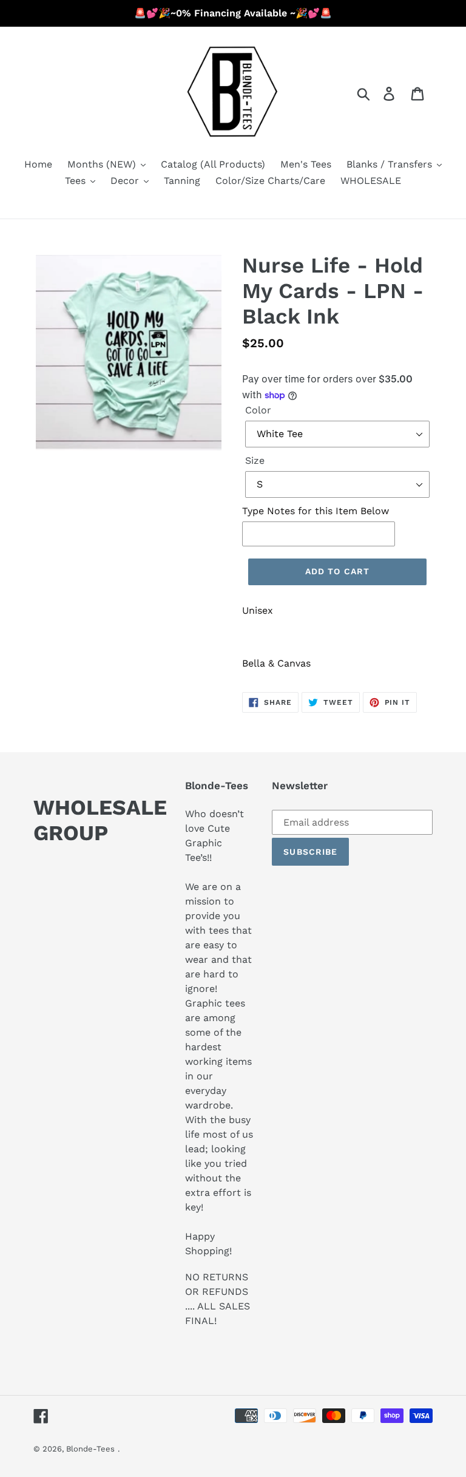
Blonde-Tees (90, 1448)
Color (258, 410)
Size (255, 460)
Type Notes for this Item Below (315, 511)
